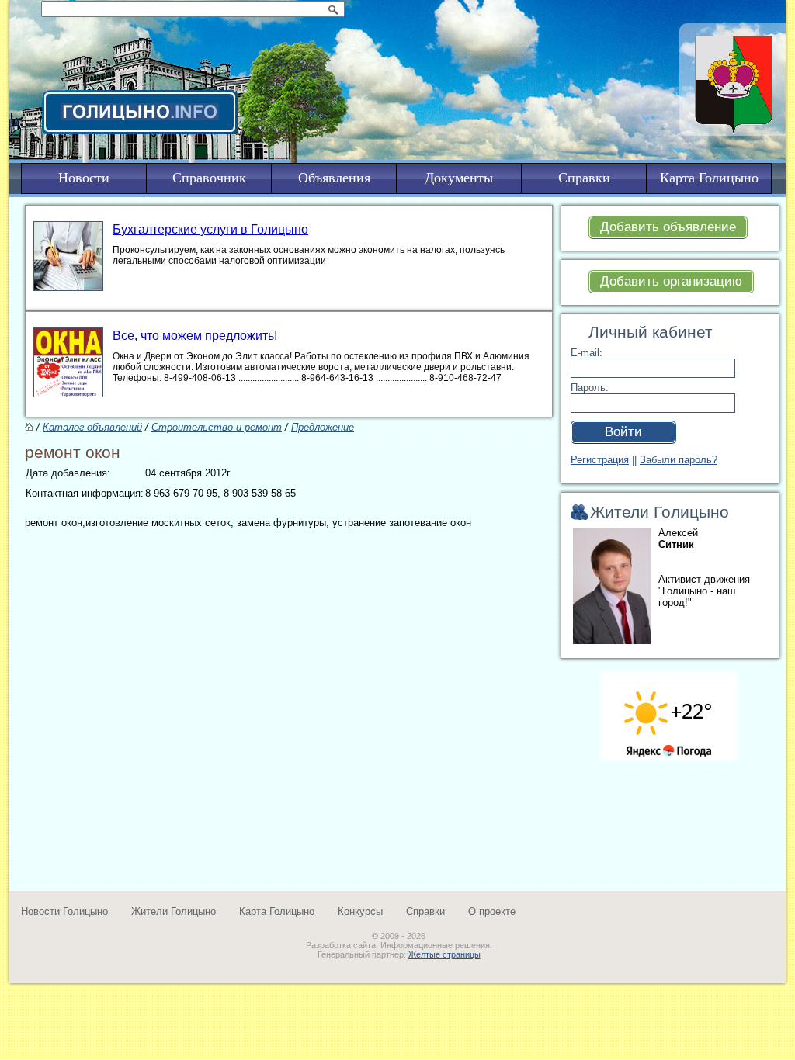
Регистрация (600, 460)
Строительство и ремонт (216, 427)
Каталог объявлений (92, 427)
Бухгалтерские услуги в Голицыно (210, 229)
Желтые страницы (444, 954)
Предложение (322, 427)
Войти (623, 431)
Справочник (209, 177)
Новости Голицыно (64, 911)
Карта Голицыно (276, 911)
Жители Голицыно (173, 911)
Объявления (334, 177)
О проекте (492, 911)
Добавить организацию (671, 281)
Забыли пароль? (678, 460)
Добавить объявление (668, 227)
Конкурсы (360, 911)
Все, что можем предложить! (195, 335)
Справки (425, 911)
